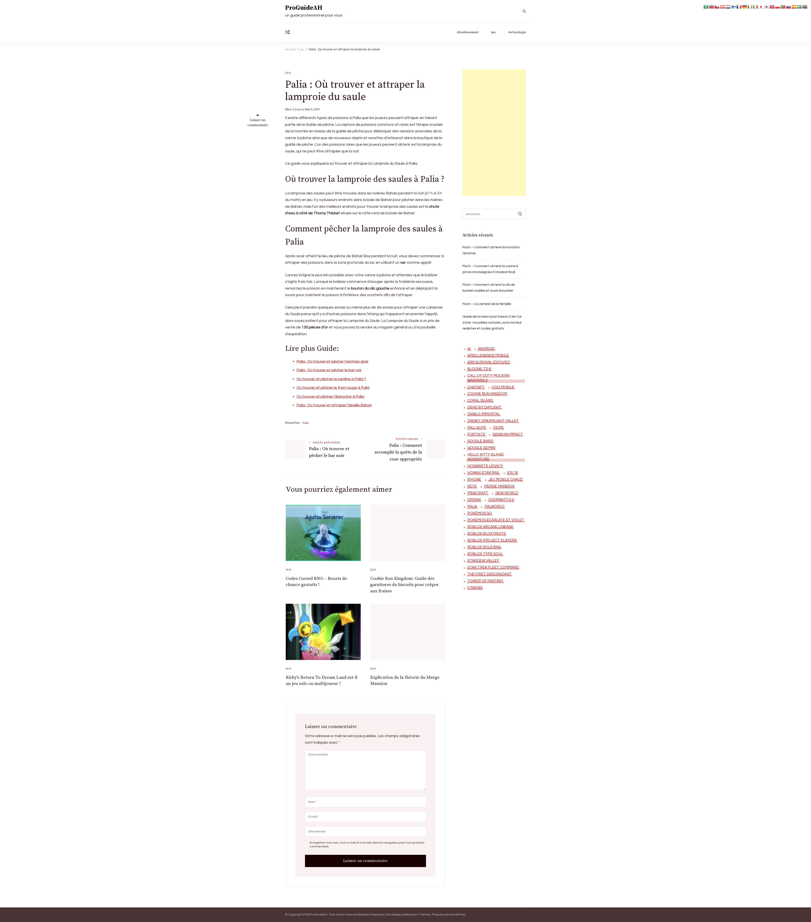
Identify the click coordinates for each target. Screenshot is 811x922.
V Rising (474, 588)
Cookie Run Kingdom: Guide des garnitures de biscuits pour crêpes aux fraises (404, 585)
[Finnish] (733, 6)
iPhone (474, 479)
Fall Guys (476, 427)
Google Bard (480, 441)
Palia (305, 423)
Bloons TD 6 (479, 369)
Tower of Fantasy (485, 581)
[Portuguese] (783, 6)
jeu (493, 32)
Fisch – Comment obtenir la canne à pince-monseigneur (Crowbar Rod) (490, 269)
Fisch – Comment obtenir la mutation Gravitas (491, 250)
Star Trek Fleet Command (493, 567)
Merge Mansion (499, 486)
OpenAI (474, 500)
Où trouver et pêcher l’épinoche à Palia (330, 397)
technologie (517, 32)
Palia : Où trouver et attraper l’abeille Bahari (334, 405)
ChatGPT (475, 387)
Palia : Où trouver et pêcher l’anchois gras (332, 361)
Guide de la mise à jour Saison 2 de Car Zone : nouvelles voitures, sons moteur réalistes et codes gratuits (492, 322)
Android (486, 349)
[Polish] (777, 6)
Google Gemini (481, 448)
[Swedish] (799, 6)
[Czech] (717, 6)
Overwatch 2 (501, 500)
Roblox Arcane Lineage (490, 527)
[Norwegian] (772, 6)
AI (469, 349)
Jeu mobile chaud (506, 479)
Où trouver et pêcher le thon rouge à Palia (333, 388)
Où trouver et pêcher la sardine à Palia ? (331, 379)
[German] (744, 6)
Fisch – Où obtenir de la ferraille (487, 304)
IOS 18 (512, 473)
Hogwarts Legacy (485, 466)
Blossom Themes (418, 914)
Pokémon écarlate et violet (495, 520)
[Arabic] (706, 6)
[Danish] (722, 6)
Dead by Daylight (484, 407)
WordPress (457, 914)
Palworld (495, 506)
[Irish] (750, 6)
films (498, 427)
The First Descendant (489, 574)
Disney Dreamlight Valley (492, 421)
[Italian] (755, 6)
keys (472, 486)
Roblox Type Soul (485, 554)
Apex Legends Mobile (488, 355)
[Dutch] (728, 6)
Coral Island (480, 400)
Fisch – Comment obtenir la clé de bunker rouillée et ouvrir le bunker (489, 287)
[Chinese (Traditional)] (711, 6)
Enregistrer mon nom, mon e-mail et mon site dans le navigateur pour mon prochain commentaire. (367, 844)
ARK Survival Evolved (488, 362)
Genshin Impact (508, 434)
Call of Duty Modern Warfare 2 (488, 378)
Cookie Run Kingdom (487, 394)
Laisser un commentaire (258, 123)
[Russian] (788, 6)
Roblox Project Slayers (492, 540)
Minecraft (477, 493)
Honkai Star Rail (483, 473)
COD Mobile (503, 387)
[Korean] (766, 6)
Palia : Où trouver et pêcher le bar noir (329, 370)
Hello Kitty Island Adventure (485, 457)
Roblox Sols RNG (484, 547)
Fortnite (476, 434)
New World (506, 493)
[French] (739, 6)
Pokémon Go (479, 513)
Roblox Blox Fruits (486, 533)
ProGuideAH (303, 8)
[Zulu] (805, 6)
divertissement (468, 32)
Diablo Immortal (483, 414)
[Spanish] (794, 6)
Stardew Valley (483, 561)
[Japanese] (761, 6)
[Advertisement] (494, 132)
